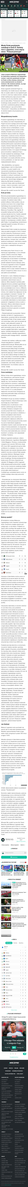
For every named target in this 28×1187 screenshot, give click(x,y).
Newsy (7, 43)
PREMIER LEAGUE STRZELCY (6, 1142)
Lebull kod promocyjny (20, 1174)
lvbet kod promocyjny (19, 1170)
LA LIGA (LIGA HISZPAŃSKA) (6, 1091)
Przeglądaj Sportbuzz (14, 1057)
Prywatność (8, 1071)
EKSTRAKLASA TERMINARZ (20, 1110)
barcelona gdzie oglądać (6, 1104)
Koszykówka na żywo (19, 1140)
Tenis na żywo (18, 1138)
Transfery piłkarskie (19, 1148)
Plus (10, 43)
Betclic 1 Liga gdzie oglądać (7, 1120)
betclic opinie (18, 1164)
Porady (16, 1144)
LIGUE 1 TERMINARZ (18, 1120)
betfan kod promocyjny (20, 1168)
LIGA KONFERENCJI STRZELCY (6, 1138)
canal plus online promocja (5, 1114)
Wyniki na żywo (4, 9)
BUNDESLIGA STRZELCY (5, 1148)
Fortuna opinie (4, 1160)
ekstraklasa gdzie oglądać (7, 1111)
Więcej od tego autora (21, 839)
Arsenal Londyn (18, 1089)
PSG (15, 1095)
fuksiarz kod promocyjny (6, 1172)
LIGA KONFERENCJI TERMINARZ (20, 1108)
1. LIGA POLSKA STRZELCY (6, 1152)
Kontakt (5, 1068)
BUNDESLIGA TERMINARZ (19, 1118)
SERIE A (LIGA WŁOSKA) (5, 1093)
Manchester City (18, 1093)
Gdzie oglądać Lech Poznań (7, 1129)
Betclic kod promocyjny (20, 1162)
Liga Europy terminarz (19, 1106)
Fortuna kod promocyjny (20, 1160)
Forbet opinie (4, 1170)
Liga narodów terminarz (20, 1122)
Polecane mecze (18, 1146)
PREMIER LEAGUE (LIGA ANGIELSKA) (5, 1088)
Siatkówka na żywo (19, 1134)
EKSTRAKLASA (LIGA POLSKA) (6, 1085)
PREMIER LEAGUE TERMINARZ (20, 1112)
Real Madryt (17, 1081)
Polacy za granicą (5, 845)
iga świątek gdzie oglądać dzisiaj (6, 1109)
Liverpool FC (17, 1083)
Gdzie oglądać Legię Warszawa (5, 1126)
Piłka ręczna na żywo (19, 1136)
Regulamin (22, 1068)
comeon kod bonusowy (20, 1176)
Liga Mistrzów (4, 1079)
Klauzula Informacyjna (10, 1073)
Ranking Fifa (17, 1142)
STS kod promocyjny (19, 1158)
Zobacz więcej (14, 1010)
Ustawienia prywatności (17, 1071)
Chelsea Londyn (18, 1091)
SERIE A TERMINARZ (18, 1116)
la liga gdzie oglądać (5, 1106)
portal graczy (20, 1073)
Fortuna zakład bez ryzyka (21, 1172)
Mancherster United (19, 1085)
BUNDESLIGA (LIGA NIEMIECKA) (7, 1095)
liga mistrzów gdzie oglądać (19, 1153)
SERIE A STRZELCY (4, 1146)
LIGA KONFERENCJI (5, 1083)
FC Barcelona (18, 1079)
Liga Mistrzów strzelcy (6, 1134)
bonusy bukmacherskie (6, 1178)
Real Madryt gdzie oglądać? (5, 1167)
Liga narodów (4, 1099)
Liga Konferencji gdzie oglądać (6, 1123)
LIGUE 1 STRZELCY (4, 1150)
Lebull (2, 1174)
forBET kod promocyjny (6, 1164)
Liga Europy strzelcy (5, 1136)
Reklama (16, 1068)
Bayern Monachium (19, 1087)
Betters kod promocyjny (6, 1176)
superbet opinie (4, 1162)
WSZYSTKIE (25, 9)
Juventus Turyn (18, 1097)
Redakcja (11, 1068)
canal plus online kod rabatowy (6, 1117)
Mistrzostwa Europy (19, 1150)
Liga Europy (3, 1081)
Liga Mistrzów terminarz (20, 1104)
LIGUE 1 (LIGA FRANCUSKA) (6, 1097)
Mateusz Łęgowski (14, 845)
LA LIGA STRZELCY (4, 1144)
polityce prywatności (8, 1185)
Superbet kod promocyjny (20, 1166)
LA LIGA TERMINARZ (18, 1114)
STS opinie (3, 1158)
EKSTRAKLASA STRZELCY (6, 1140)
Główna (2, 43)
